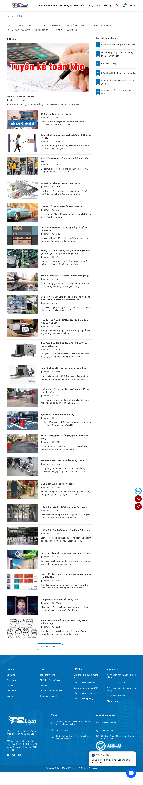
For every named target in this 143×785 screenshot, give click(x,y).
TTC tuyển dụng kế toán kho (20, 97)
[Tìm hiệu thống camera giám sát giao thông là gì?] (22, 281)
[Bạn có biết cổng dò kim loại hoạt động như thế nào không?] (22, 143)
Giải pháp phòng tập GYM (86, 688)
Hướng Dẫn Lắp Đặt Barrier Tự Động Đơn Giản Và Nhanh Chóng (65, 390)
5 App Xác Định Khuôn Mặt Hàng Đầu (59, 599)
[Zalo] (138, 491)
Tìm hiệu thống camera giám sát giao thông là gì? (65, 276)
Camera (44, 685)
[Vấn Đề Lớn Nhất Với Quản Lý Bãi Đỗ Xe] (22, 189)
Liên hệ (107, 5)
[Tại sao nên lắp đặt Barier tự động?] (22, 420)
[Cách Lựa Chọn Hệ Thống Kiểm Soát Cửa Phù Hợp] (22, 559)
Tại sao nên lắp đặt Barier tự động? (58, 414)
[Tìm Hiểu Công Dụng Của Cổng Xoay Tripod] (22, 466)
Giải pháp (79, 5)
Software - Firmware (100, 25)
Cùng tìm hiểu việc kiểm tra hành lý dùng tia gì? (64, 368)
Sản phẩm (11, 680)
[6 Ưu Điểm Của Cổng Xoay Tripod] (22, 489)
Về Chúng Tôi (42, 30)
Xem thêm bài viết (49, 646)
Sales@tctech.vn (64, 721)
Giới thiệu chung (108, 63)
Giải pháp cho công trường (86, 693)
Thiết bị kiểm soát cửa (50, 680)
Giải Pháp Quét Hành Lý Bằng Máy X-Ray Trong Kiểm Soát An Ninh (64, 344)
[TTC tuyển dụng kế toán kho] (48, 67)
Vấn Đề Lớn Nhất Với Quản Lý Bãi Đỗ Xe (60, 183)
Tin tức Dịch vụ (75, 25)
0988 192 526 (62, 730)
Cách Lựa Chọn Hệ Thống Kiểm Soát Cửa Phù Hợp (65, 553)
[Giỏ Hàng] (123, 5)
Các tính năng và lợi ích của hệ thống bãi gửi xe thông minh (64, 229)
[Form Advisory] (138, 506)
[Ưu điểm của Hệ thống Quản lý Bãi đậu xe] (22, 212)
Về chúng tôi (66, 5)
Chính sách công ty (19, 30)
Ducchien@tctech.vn (67, 724)
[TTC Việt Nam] (21, 5)
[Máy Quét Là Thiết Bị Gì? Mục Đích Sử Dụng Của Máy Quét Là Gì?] (22, 328)
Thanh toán (112, 701)
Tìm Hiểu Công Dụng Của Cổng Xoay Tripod (62, 460)
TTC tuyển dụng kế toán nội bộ (56, 114)
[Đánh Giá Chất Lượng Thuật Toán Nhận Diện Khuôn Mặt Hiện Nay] (22, 582)
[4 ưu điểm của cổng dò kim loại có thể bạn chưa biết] (22, 166)
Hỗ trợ (58, 30)
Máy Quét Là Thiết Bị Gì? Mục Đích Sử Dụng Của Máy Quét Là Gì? (64, 321)
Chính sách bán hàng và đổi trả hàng (118, 44)
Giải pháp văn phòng (83, 698)
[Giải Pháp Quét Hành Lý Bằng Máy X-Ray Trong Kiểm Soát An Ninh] (22, 351)
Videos (32, 25)
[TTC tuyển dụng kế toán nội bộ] (22, 119)
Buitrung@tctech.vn (82, 721)
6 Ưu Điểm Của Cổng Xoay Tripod (57, 484)
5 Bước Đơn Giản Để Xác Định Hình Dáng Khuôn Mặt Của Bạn (64, 622)
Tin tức (98, 5)
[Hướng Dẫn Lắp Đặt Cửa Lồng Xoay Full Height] (22, 513)
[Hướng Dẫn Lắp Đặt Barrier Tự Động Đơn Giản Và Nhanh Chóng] (22, 397)
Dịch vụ (89, 5)
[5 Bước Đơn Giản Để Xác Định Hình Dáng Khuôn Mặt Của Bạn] (22, 628)
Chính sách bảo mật (116, 695)
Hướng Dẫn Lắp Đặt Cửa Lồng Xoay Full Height (64, 507)
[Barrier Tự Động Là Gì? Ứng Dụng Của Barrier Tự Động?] (22, 443)
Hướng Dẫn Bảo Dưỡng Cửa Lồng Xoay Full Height (65, 530)
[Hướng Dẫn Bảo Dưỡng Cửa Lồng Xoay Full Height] (22, 536)
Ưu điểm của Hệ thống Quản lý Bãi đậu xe (61, 206)
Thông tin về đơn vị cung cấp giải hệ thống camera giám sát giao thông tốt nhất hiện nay (66, 252)
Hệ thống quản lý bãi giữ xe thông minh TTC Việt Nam (117, 54)
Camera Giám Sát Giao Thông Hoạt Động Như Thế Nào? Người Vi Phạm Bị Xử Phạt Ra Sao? (65, 298)
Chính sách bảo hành (117, 682)
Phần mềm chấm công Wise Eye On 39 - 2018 (117, 82)
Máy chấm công (47, 675)
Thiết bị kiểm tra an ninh (51, 690)
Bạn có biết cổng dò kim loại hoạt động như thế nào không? (66, 136)
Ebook (20, 25)
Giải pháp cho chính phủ (85, 682)
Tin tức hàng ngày (51, 25)
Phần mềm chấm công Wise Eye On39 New (118, 92)
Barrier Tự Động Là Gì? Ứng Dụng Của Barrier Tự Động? (64, 437)
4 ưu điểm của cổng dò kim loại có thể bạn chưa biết (64, 159)
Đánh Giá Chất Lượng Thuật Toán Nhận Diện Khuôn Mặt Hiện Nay (66, 575)
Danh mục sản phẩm (48, 5)
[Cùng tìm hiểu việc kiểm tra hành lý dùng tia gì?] (22, 374)
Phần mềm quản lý (49, 696)
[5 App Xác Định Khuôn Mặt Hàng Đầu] (22, 605)
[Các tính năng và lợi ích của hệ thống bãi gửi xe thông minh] (22, 235)
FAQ (10, 25)
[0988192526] (138, 499)
